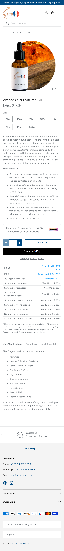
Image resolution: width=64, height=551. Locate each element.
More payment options (32, 258)
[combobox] (32, 23)
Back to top (30, 448)
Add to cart (43, 242)
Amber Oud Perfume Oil (20, 33)
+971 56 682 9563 (21, 464)
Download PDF (52, 278)
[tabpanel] (32, 380)
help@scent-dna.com (21, 475)
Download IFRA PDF (49, 274)
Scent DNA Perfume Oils (19, 544)
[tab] (12, 344)
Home (5, 33)
